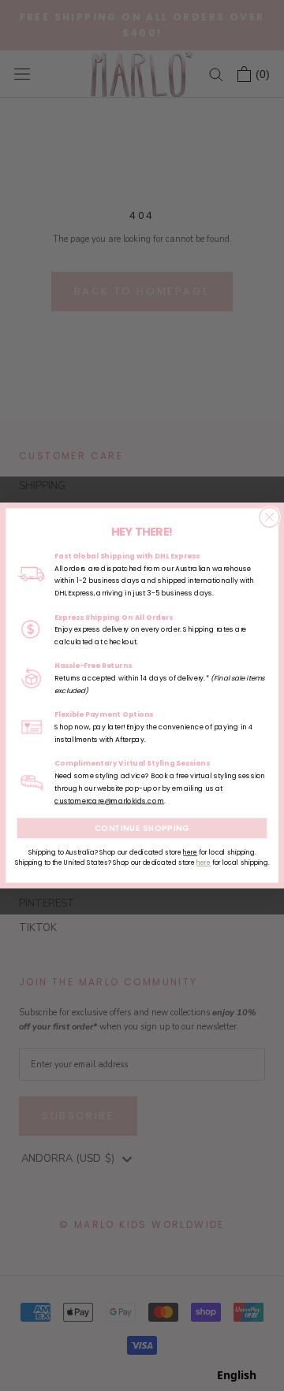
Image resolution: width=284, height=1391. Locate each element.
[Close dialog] (269, 517)
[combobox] (236, 1375)
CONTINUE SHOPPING (142, 827)
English (236, 1374)
